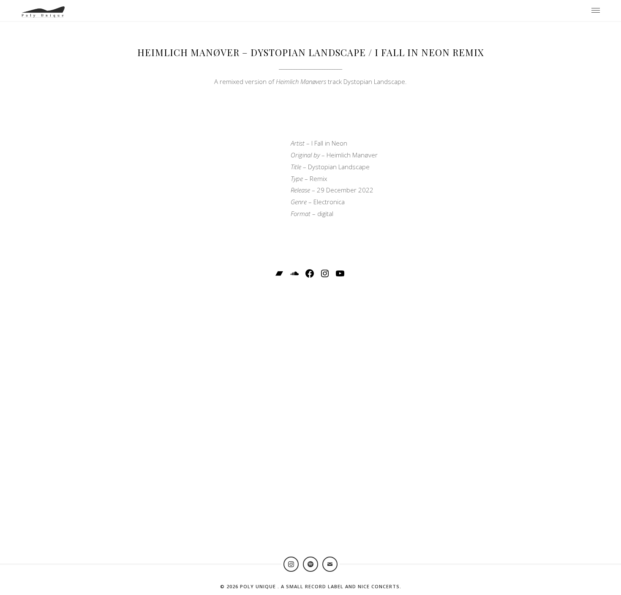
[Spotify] (310, 564)
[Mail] (330, 564)
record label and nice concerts (352, 586)
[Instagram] (291, 564)
